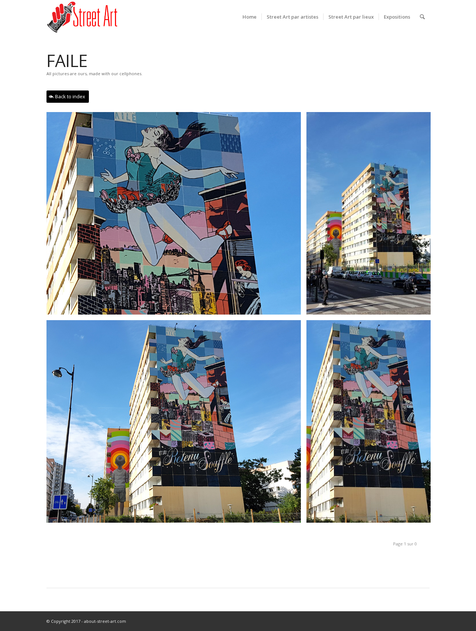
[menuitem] (249, 17)
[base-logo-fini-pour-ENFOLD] (82, 17)
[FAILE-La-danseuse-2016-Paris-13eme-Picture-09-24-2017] (371, 424)
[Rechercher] (422, 17)
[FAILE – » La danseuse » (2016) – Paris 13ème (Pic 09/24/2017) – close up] (176, 216)
